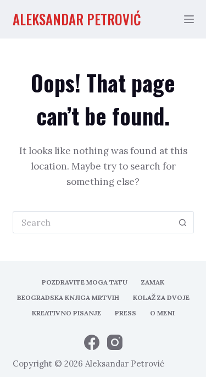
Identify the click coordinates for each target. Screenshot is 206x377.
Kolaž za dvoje (161, 297)
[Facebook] (91, 342)
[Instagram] (115, 342)
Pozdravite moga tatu (84, 282)
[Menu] (189, 19)
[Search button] (183, 222)
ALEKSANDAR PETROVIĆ (77, 19)
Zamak (152, 282)
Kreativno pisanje (66, 313)
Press (125, 313)
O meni (162, 313)
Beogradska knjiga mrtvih (68, 297)
